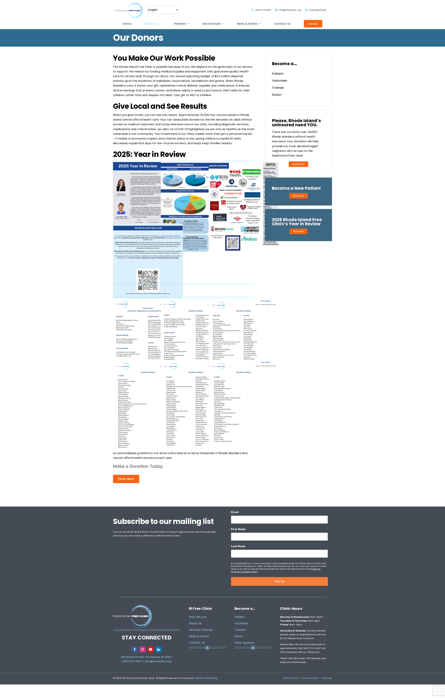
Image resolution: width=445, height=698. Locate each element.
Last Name (238, 546)
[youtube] (150, 649)
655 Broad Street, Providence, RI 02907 (146, 657)
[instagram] (142, 649)
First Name (238, 529)
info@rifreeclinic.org (158, 661)
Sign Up (279, 581)
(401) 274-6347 (132, 661)
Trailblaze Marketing (206, 678)
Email (234, 512)
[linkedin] (158, 649)
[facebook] (134, 649)
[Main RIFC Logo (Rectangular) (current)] (129, 3)
